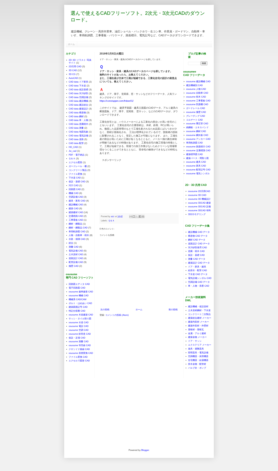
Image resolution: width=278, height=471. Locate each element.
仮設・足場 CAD (77, 337)
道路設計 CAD (76, 258)
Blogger (145, 450)
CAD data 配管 (76, 143)
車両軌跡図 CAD (77, 231)
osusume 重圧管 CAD (197, 123)
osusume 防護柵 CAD (197, 104)
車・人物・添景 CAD (198, 286)
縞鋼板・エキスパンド (197, 127)
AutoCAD (73, 78)
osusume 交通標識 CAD (198, 150)
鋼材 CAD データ (196, 239)
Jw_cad (72, 151)
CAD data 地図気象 (78, 131)
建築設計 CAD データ (199, 262)
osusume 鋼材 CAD (196, 131)
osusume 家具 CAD (196, 165)
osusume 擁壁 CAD (196, 112)
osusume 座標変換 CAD (81, 353)
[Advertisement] (124, 182)
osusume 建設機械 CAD (198, 81)
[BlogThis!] (133, 216)
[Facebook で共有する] (140, 216)
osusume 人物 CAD (196, 89)
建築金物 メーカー (197, 337)
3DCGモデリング (197, 214)
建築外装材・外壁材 (198, 325)
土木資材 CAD (76, 254)
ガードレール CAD (195, 108)
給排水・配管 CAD (197, 270)
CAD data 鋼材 (76, 116)
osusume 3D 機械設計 (199, 199)
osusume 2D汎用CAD (199, 191)
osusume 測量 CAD (78, 341)
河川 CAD (74, 185)
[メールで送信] (130, 216)
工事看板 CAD (76, 220)
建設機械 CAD (76, 204)
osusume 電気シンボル (198, 173)
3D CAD (73, 70)
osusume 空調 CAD (78, 330)
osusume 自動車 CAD (197, 93)
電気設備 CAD (76, 250)
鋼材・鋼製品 (75, 223)
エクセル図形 (75, 162)
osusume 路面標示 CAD (198, 146)
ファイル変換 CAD (78, 357)
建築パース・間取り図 (197, 158)
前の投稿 (173, 309)
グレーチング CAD (195, 116)
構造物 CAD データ (198, 236)
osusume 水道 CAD (78, 322)
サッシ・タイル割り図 (80, 318)
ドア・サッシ (195, 341)
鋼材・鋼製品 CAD (78, 227)
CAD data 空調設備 (78, 97)
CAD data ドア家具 (78, 81)
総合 (71, 243)
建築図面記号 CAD (78, 307)
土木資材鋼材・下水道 (199, 310)
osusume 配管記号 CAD (198, 169)
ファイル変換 (75, 174)
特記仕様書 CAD (77, 310)
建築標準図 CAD (194, 154)
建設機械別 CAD (194, 85)
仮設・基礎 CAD (77, 181)
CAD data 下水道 (77, 85)
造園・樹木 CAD (196, 251)
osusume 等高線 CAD (80, 345)
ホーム (71, 44)
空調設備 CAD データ (199, 282)
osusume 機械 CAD (78, 295)
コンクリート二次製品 (199, 314)
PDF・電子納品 (76, 154)
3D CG (72, 74)
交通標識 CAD (76, 216)
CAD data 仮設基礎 (78, 89)
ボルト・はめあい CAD (80, 303)
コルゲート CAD (194, 119)
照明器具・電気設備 (198, 352)
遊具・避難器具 (196, 348)
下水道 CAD (75, 177)
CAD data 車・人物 (78, 120)
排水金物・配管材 (197, 364)
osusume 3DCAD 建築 (199, 202)
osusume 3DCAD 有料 (199, 210)
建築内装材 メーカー (198, 321)
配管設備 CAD (76, 262)
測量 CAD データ (196, 259)
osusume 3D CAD (197, 195)
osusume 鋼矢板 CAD (197, 135)
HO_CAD (73, 147)
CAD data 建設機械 (78, 101)
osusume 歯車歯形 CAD (81, 291)
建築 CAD (74, 208)
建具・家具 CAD (77, 200)
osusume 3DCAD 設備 (199, 206)
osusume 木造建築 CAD (81, 314)
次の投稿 (104, 309)
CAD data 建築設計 (78, 108)
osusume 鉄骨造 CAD (80, 334)
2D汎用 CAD (75, 66)
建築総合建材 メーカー (199, 318)
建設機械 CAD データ (199, 232)
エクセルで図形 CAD (79, 360)
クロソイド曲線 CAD (79, 349)
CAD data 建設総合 (78, 104)
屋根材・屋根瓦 (196, 329)
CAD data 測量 (76, 128)
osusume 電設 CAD (78, 326)
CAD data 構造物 (77, 112)
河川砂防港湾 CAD (197, 247)
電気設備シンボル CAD (199, 278)
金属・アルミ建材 (197, 333)
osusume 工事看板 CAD (198, 100)
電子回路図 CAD (77, 287)
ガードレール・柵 (78, 166)
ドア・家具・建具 (197, 266)
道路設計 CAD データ (199, 243)
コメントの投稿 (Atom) (117, 315)
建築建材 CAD (76, 212)
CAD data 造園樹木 (78, 124)
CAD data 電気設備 (78, 135)
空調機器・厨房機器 (198, 356)
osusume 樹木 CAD (196, 96)
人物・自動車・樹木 (79, 235)
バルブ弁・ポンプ (197, 368)
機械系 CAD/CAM (77, 299)
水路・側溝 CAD (77, 239)
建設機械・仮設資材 (198, 306)
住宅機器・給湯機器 (198, 360)
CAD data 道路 (76, 139)
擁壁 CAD (74, 266)
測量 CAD (74, 246)
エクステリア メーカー (199, 344)
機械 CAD (74, 193)
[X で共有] (137, 216)
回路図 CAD (75, 189)
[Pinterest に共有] (143, 216)
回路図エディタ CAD (79, 284)
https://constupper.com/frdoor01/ (117, 100)
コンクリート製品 (78, 170)
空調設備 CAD (76, 197)
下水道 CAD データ (198, 274)
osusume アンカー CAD (198, 139)
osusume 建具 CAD (196, 162)
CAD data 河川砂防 (78, 93)
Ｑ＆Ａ (111, 221)
